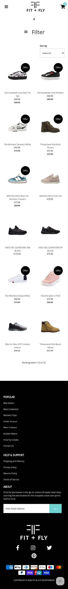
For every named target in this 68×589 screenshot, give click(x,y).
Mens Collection (10, 409)
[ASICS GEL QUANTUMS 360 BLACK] (17, 230)
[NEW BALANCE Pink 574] (50, 178)
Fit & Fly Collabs (10, 439)
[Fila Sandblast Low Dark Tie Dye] (17, 75)
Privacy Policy (10, 467)
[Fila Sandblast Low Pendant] (50, 75)
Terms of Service (11, 479)
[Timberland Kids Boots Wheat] (50, 327)
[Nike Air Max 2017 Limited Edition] (17, 327)
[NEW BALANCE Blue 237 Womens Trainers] (17, 178)
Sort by (43, 45)
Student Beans (10, 433)
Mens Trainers (10, 427)
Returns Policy (10, 473)
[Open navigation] (6, 6)
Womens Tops (10, 415)
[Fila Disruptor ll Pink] (50, 278)
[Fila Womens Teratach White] (17, 127)
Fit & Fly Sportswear (43, 580)
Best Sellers (8, 403)
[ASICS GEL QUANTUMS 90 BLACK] (50, 230)
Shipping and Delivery (13, 461)
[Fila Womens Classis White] (17, 278)
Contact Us (8, 445)
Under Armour (10, 421)
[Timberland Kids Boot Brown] (50, 127)
